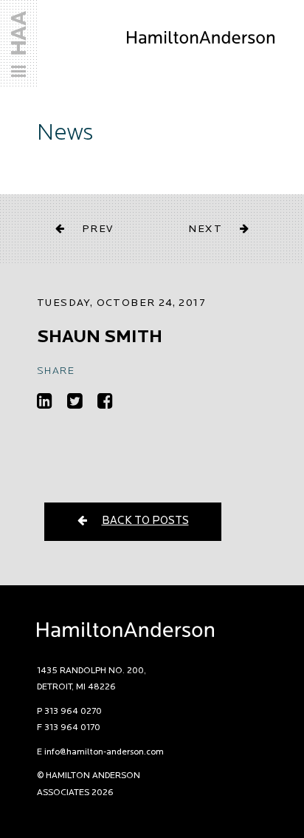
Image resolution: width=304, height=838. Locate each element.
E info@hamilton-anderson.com (100, 752)
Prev (98, 229)
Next (205, 229)
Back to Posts (145, 521)
